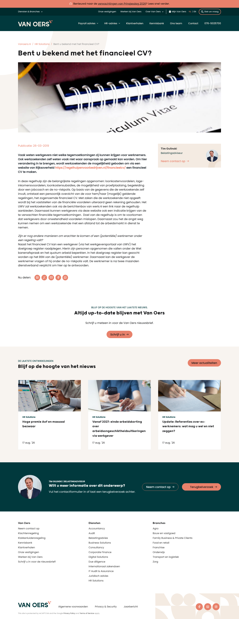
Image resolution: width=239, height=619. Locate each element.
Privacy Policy (69, 613)
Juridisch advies (98, 576)
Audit (92, 533)
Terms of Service (87, 613)
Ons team (176, 23)
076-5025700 (212, 23)
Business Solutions (100, 542)
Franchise (159, 547)
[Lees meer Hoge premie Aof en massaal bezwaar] (49, 395)
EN (195, 11)
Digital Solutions (98, 557)
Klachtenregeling (28, 533)
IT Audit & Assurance (101, 571)
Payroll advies (86, 23)
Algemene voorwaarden (73, 606)
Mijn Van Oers (179, 11)
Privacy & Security (106, 606)
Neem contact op (173, 161)
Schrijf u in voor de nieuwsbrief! (37, 561)
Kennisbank (156, 23)
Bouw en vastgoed (164, 533)
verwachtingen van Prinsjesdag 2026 (122, 4)
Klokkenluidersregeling (31, 538)
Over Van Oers (153, 11)
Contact (193, 23)
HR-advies (110, 23)
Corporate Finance (100, 552)
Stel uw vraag (211, 11)
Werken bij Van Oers (130, 11)
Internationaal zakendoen (104, 566)
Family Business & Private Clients (172, 538)
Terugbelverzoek (201, 487)
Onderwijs (159, 552)
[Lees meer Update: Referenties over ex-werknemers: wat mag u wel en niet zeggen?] (189, 395)
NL (190, 11)
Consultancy (96, 547)
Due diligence (97, 561)
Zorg (155, 561)
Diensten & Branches (29, 11)
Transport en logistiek (166, 557)
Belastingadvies (98, 538)
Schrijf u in (117, 334)
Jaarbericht (131, 606)
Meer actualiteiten (204, 363)
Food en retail (161, 542)
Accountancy (97, 528)
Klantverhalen (134, 23)
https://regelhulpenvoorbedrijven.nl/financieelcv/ (90, 168)
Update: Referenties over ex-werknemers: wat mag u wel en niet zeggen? (188, 426)
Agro (156, 528)
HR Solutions (96, 580)
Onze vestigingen (107, 11)
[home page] (34, 604)
